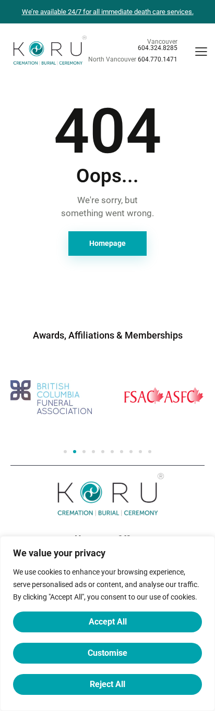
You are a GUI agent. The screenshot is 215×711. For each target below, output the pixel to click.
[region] (107, 623)
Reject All (107, 684)
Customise (107, 653)
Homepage (107, 243)
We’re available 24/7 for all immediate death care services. (108, 12)
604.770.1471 (157, 59)
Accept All (108, 622)
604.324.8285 (157, 48)
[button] (65, 451)
